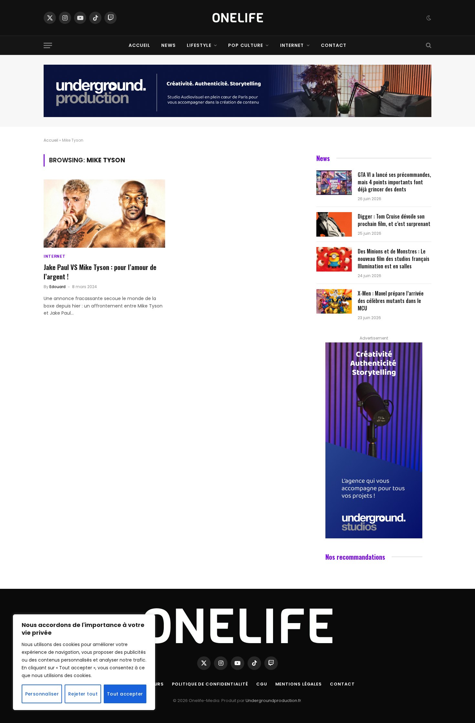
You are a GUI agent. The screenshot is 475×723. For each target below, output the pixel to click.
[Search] (428, 45)
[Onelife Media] (237, 18)
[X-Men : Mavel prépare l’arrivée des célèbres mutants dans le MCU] (334, 301)
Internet (292, 45)
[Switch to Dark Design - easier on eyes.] (428, 17)
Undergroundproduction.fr (273, 700)
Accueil (140, 45)
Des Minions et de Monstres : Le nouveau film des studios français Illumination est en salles (393, 259)
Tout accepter (125, 694)
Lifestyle (199, 45)
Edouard (57, 286)
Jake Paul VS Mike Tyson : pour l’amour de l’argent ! (100, 272)
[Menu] (48, 45)
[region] (84, 662)
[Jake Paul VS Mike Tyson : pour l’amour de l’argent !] (104, 213)
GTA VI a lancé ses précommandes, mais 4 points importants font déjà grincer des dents (394, 182)
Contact (334, 45)
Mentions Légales (298, 684)
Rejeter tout (83, 694)
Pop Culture (245, 45)
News (168, 45)
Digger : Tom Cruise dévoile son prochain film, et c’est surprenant (394, 220)
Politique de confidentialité (210, 684)
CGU (261, 684)
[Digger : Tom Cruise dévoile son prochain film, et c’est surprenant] (334, 224)
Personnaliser (42, 694)
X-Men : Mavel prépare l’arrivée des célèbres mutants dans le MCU (391, 301)
